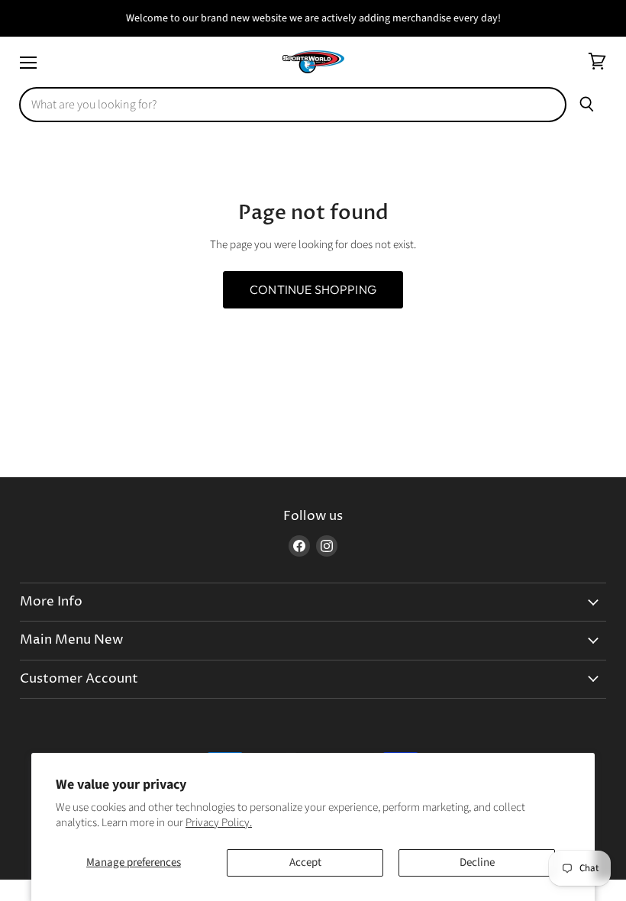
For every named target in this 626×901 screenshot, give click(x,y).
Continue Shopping (313, 289)
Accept (305, 862)
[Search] (586, 104)
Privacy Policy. (219, 823)
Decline (477, 862)
